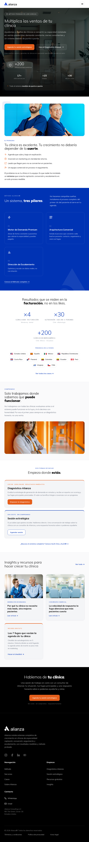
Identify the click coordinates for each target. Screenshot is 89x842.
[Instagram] (5, 755)
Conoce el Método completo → (17, 282)
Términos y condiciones (13, 835)
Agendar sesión (16, 532)
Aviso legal (54, 835)
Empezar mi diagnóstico (20, 502)
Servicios (8, 774)
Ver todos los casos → (44, 373)
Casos (7, 779)
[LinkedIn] (18, 755)
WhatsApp (12, 798)
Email (10, 804)
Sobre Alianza (10, 784)
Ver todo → (80, 564)
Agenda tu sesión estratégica (19, 47)
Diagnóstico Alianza (55, 769)
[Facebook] (12, 755)
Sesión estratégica (54, 774)
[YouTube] (24, 755)
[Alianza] (10, 3)
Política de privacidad (36, 835)
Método (7, 769)
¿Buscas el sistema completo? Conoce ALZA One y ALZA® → (44, 544)
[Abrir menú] (82, 4)
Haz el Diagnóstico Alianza (50, 47)
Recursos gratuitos (54, 779)
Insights (50, 784)
